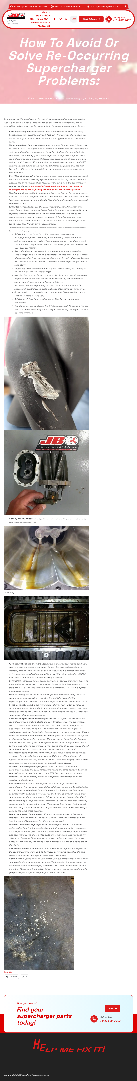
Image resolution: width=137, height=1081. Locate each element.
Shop (44, 12)
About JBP (42, 19)
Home (31, 98)
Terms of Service (39, 22)
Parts (112, 1008)
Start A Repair (43, 15)
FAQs (31, 19)
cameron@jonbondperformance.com (30, 6)
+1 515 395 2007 (121, 20)
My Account (44, 26)
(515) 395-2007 (110, 1020)
